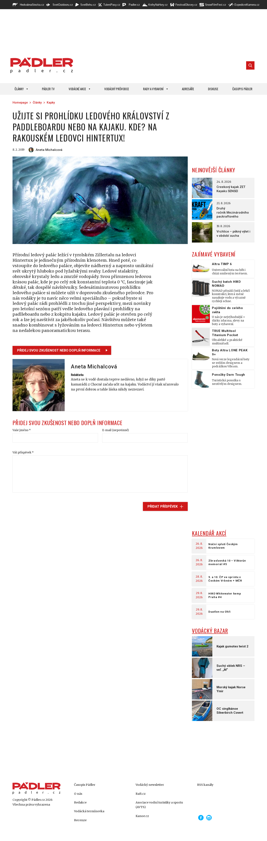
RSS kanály (205, 785)
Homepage (20, 102)
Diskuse (213, 88)
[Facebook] (201, 817)
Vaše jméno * (22, 430)
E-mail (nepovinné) (115, 430)
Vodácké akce (77, 88)
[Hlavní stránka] (40, 65)
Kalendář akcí (209, 533)
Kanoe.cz (142, 816)
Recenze (80, 820)
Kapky (51, 102)
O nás (78, 794)
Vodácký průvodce (116, 88)
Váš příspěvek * (23, 452)
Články (19, 88)
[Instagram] (209, 817)
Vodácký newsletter (150, 785)
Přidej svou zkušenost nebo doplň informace (58, 350)
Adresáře (188, 88)
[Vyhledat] (250, 65)
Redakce (80, 802)
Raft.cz (141, 794)
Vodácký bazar (210, 631)
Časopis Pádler (242, 88)
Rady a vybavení (153, 88)
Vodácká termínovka (89, 811)
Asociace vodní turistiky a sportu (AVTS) (159, 805)
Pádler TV (48, 88)
